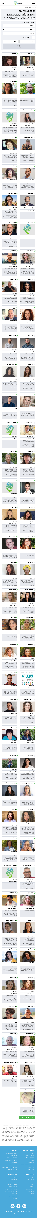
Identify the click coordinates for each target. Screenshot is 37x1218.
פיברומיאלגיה (30, 1162)
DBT (32, 1184)
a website (18, 1213)
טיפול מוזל (14, 1155)
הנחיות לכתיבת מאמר (10, 1191)
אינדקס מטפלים (12, 1169)
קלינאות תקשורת (29, 1182)
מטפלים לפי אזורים (11, 1153)
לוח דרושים (13, 1165)
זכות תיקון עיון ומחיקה (10, 1189)
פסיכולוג (31, 1153)
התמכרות (31, 1169)
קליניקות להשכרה (12, 1158)
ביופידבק (31, 1187)
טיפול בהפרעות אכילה (10, 1160)
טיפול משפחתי (29, 1189)
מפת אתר (14, 1198)
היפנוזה (32, 1196)
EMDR (32, 1193)
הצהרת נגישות (13, 1187)
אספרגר (31, 1160)
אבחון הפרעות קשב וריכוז (9, 1167)
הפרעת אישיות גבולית (27, 1165)
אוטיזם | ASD (30, 1158)
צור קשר (14, 1193)
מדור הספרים (13, 1162)
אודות (15, 1177)
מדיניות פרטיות (12, 1184)
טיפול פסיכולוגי (29, 1191)
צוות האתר (14, 1179)
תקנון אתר (14, 1182)
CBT (32, 1177)
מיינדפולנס (31, 1167)
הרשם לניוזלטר (12, 1196)
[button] (3, 3)
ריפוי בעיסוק (30, 1179)
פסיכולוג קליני (30, 1155)
